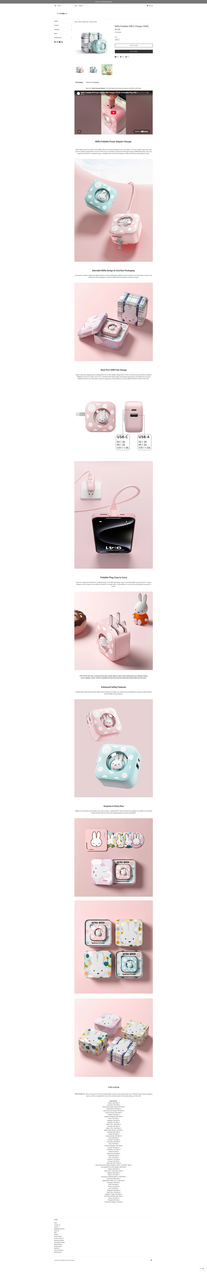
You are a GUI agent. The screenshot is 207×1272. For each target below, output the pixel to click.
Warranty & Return (59, 1240)
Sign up (81, 5)
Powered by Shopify (70, 1260)
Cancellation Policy (59, 1242)
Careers (56, 1234)
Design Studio (58, 1246)
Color (116, 37)
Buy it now (133, 51)
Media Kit (56, 1248)
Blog (55, 1232)
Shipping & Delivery (59, 1229)
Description (79, 82)
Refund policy (57, 1252)
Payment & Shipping (92, 82)
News (55, 33)
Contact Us (57, 1225)
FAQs (55, 1223)
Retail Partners (58, 1244)
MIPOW (63, 1260)
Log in (75, 5)
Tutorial (56, 1227)
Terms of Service (58, 1238)
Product (63, 25)
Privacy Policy (58, 1236)
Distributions (63, 37)
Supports (63, 29)
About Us (56, 1230)
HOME (56, 21)
